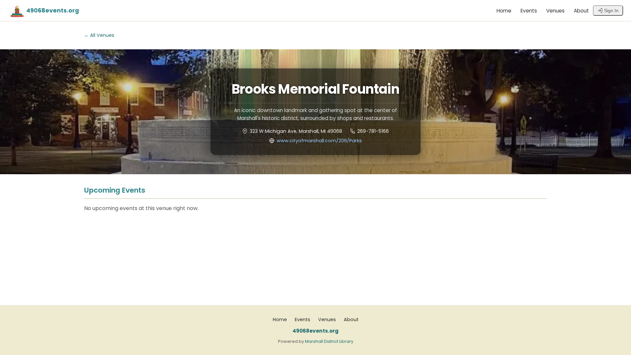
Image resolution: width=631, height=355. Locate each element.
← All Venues (99, 35)
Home (504, 10)
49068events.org (52, 10)
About (581, 10)
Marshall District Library (329, 341)
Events (529, 10)
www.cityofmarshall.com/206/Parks (319, 140)
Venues (555, 10)
